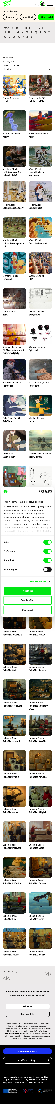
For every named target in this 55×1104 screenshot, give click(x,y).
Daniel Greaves (36, 311)
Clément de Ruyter (12, 347)
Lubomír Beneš (10, 631)
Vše (6, 28)
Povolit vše (27, 590)
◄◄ (15, 978)
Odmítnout (27, 610)
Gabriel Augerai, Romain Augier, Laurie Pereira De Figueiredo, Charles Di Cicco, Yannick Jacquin (39, 276)
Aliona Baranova (11, 98)
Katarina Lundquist (12, 382)
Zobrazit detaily (38, 581)
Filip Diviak (8, 453)
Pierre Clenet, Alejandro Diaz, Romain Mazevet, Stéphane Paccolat (40, 453)
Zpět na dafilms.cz (27, 1051)
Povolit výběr (27, 600)
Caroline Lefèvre (37, 347)
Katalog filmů (9, 61)
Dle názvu (7, 69)
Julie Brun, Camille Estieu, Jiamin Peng (12, 418)
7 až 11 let (28, 17)
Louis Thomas (10, 311)
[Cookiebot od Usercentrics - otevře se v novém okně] (39, 491)
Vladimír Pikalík (10, 169)
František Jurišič (37, 98)
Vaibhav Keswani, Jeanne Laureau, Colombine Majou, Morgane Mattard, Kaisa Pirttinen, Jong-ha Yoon (40, 418)
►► (40, 974)
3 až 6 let (10, 17)
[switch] (47, 551)
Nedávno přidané (11, 65)
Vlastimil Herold (10, 276)
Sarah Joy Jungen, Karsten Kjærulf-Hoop (13, 133)
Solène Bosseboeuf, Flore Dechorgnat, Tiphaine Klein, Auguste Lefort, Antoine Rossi (40, 133)
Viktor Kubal (35, 169)
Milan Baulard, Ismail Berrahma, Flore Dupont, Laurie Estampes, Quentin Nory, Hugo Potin (39, 382)
